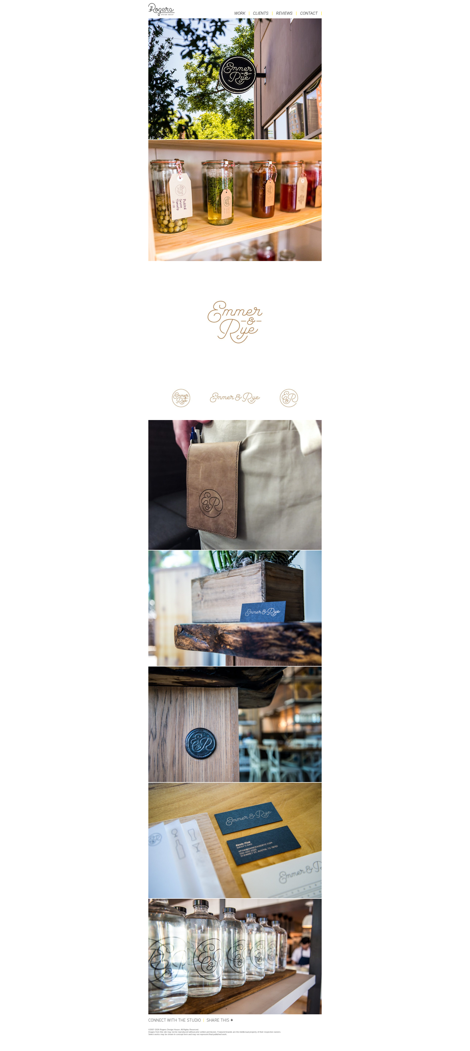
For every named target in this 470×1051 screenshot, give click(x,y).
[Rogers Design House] (175, 9)
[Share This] (218, 1020)
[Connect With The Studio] (175, 1020)
